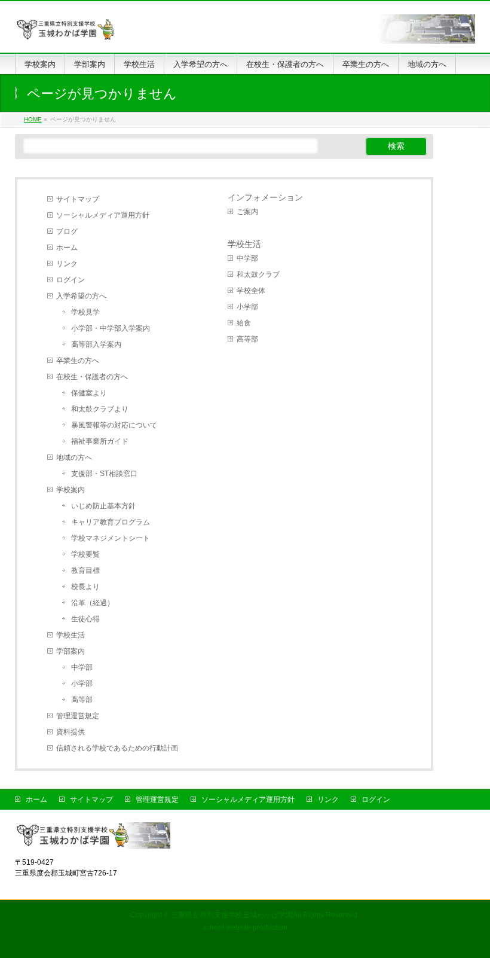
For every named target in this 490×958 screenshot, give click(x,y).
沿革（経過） (92, 603)
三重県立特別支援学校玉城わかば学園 (232, 915)
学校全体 (251, 290)
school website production (245, 927)
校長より (85, 586)
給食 (244, 323)
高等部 (82, 699)
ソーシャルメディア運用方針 (102, 215)
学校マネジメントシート (110, 538)
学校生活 (70, 635)
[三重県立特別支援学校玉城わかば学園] (245, 30)
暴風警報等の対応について (114, 425)
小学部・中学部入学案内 (110, 328)
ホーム (67, 247)
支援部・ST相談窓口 (104, 473)
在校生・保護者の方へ (92, 377)
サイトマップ (77, 199)
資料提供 (70, 732)
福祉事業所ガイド (99, 441)
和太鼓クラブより (99, 409)
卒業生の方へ (77, 360)
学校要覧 (85, 554)
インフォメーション (265, 197)
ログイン (70, 280)
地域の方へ (74, 457)
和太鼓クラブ (258, 274)
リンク (67, 264)
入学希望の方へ (81, 296)
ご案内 (247, 212)
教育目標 (85, 570)
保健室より (89, 393)
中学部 (82, 667)
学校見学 (85, 312)
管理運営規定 (77, 716)
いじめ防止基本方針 (103, 506)
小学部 (82, 683)
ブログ (67, 231)
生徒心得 (85, 619)
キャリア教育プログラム (110, 522)
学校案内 (70, 490)
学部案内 (70, 651)
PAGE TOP (468, 918)
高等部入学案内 (96, 344)
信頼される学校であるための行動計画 (117, 748)
